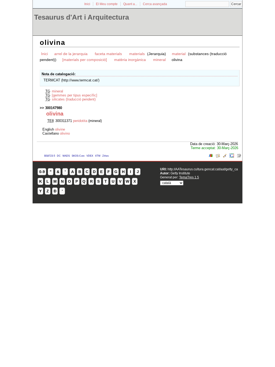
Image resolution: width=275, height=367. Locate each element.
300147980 (53, 108)
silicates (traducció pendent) (74, 99)
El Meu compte (107, 4)
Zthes (105, 155)
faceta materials (108, 54)
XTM (97, 155)
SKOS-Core (78, 155)
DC (59, 155)
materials (137, 54)
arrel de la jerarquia (71, 54)
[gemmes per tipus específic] (74, 95)
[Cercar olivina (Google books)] (211, 156)
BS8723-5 (49, 155)
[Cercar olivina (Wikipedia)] (239, 156)
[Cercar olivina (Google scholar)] (225, 156)
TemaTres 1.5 (189, 177)
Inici (87, 4)
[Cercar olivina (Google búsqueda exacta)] (232, 156)
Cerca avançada (155, 4)
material (179, 54)
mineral (159, 59)
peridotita (80, 121)
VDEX (89, 155)
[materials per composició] (84, 59)
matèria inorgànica (130, 59)
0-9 (42, 172)
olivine (60, 129)
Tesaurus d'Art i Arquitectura (81, 17)
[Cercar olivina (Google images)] (218, 156)
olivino (65, 133)
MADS (66, 155)
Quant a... (130, 4)
